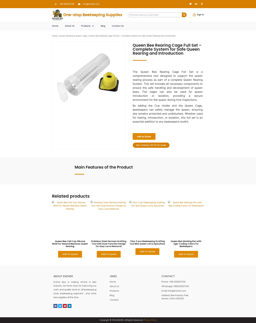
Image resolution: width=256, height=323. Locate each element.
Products (86, 25)
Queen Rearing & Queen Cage (73, 36)
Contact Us (118, 25)
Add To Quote (70, 254)
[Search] (184, 15)
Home (55, 25)
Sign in (200, 14)
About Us (69, 25)
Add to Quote (144, 136)
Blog (103, 25)
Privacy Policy (150, 320)
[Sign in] (194, 15)
